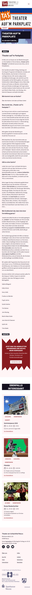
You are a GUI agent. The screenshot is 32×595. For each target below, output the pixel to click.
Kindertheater (18, 416)
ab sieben (7, 503)
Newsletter (19, 562)
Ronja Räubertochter (11, 506)
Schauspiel (8, 416)
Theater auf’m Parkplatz (11, 35)
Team (3, 560)
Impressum (27, 587)
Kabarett (4, 28)
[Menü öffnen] (28, 4)
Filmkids (7, 465)
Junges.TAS (8, 459)
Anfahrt (19, 557)
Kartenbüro (8, 541)
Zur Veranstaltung (8, 431)
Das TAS (4, 557)
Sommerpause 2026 (11, 423)
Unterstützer (5, 562)
